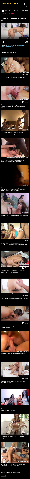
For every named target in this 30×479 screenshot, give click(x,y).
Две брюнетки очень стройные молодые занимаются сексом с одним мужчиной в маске (14, 133)
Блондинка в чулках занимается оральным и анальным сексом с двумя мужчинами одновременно (13, 162)
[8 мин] (15, 103)
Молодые (21, 45)
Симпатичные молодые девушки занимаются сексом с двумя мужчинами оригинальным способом (13, 106)
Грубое (17, 45)
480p (27, 42)
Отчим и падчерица (7, 46)
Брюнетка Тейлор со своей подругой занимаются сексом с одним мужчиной (14, 216)
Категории (8, 10)
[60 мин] (15, 130)
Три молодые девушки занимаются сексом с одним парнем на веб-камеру (13, 409)
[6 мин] (15, 434)
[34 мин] (15, 213)
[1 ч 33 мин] (15, 407)
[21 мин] (15, 158)
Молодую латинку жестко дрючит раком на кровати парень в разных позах (13, 271)
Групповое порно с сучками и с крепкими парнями (14, 298)
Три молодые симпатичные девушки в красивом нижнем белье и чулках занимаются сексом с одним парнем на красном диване (14, 189)
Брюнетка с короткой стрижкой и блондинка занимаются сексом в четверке (13, 354)
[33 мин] (15, 75)
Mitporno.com (16, 475)
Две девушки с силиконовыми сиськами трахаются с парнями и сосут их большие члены (14, 243)
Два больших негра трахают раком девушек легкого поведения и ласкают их (13, 464)
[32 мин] (15, 351)
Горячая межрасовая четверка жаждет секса (13, 77)
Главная (16, 10)
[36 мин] (15, 241)
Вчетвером (11, 45)
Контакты (25, 10)
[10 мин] (15, 324)
